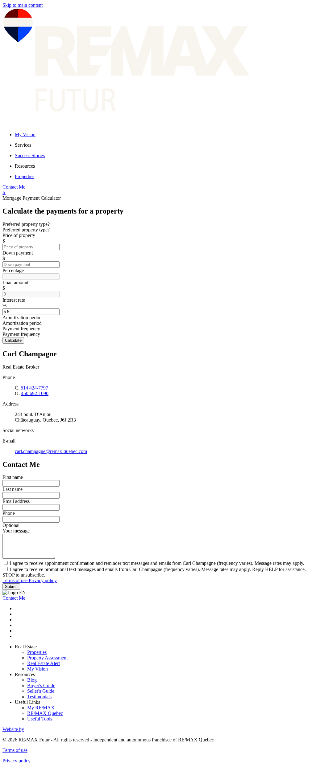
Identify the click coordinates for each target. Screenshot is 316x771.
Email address (16, 501)
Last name (12, 489)
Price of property (18, 235)
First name (12, 477)
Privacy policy (43, 580)
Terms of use (15, 580)
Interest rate (13, 300)
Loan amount (15, 282)
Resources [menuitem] (25, 166)
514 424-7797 (34, 387)
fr (4, 192)
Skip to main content (22, 5)
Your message (16, 530)
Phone (8, 513)
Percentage (13, 270)
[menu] (164, 145)
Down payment (17, 252)
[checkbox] (158, 563)
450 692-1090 (34, 393)
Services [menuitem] (23, 145)
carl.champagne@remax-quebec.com (51, 451)
